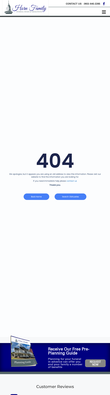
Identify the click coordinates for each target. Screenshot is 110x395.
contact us (72, 181)
